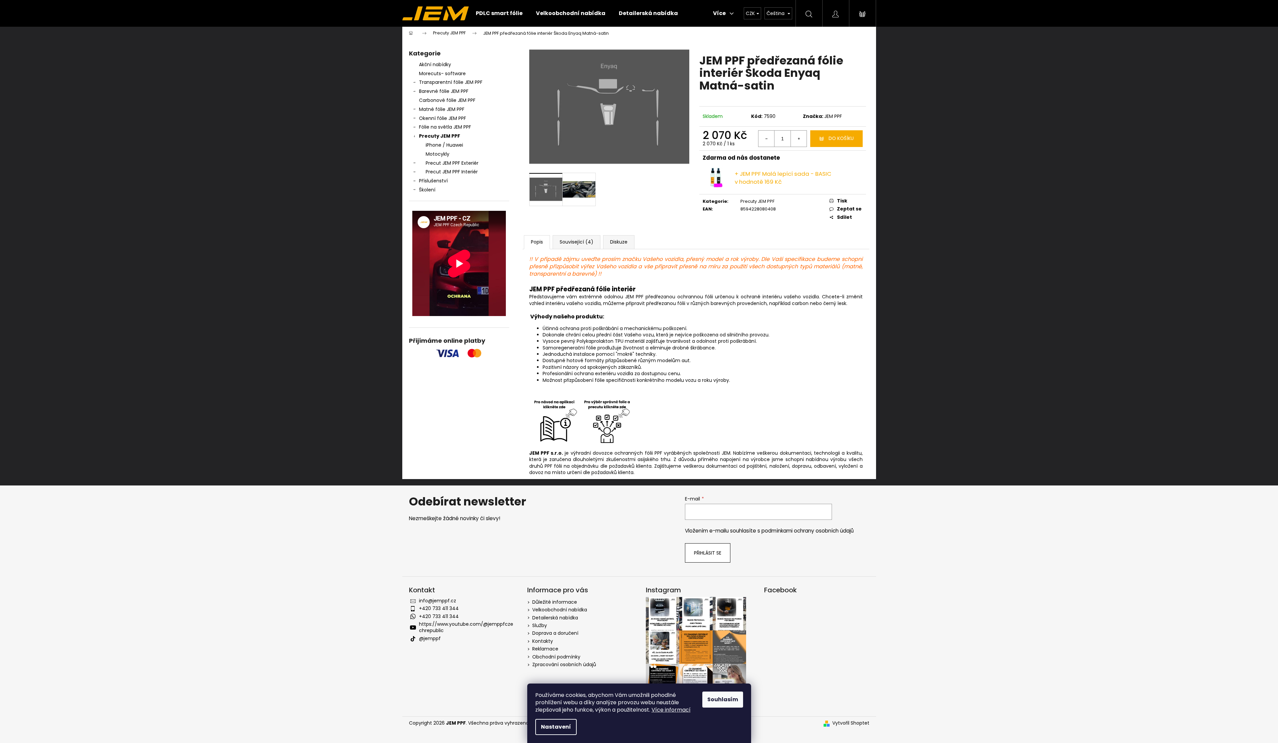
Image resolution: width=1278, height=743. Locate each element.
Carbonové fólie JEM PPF (447, 100)
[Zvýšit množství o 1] (799, 139)
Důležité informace (554, 602)
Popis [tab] (537, 242)
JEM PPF (833, 116)
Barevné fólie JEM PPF (443, 91)
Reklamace (545, 648)
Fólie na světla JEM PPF (445, 127)
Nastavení (556, 727)
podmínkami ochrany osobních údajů (807, 530)
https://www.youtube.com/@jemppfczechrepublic (466, 627)
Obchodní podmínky (556, 656)
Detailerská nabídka (555, 617)
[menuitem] (499, 13)
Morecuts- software (442, 73)
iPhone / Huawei (444, 145)
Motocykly (437, 154)
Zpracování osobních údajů (564, 664)
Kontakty (542, 641)
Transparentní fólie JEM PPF (450, 82)
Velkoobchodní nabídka (559, 609)
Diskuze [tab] (618, 242)
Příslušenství (433, 180)
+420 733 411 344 (439, 608)
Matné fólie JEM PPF (441, 109)
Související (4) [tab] (576, 242)
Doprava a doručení (555, 633)
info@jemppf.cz (437, 600)
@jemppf (430, 638)
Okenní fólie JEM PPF (442, 118)
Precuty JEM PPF (439, 136)
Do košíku (841, 138)
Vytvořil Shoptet (850, 723)
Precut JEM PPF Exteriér (452, 163)
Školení (427, 189)
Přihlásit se (707, 553)
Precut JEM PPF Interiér (452, 171)
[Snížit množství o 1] (766, 139)
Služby (539, 625)
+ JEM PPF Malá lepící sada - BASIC (783, 177)
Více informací (671, 710)
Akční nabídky (435, 64)
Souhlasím (722, 699)
